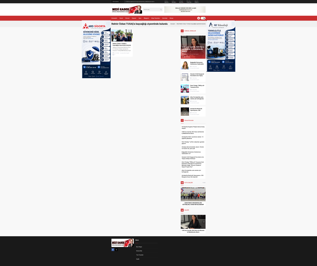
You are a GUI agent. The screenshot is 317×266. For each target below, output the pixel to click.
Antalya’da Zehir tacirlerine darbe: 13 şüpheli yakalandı (139, 1)
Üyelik (137, 259)
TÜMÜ (204, 182)
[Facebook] (112, 249)
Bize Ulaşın (139, 246)
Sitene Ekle (139, 251)
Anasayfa (172, 23)
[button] (182, 56)
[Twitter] (116, 249)
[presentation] (182, 47)
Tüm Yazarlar (139, 255)
